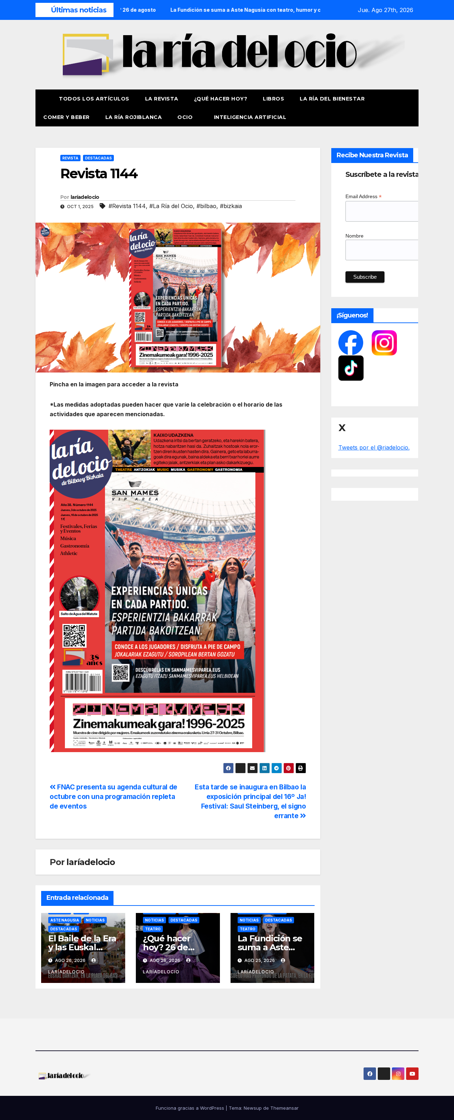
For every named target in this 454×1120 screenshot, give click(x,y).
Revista (70, 158)
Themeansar (284, 1108)
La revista (161, 99)
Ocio (185, 117)
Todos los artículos (94, 99)
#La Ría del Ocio (171, 206)
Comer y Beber (66, 117)
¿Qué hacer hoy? (221, 99)
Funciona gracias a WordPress (191, 1108)
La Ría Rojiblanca (133, 117)
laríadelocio (85, 197)
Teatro (153, 929)
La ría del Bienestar (332, 99)
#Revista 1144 (127, 206)
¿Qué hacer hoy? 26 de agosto (166, 947)
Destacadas (98, 158)
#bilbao (206, 206)
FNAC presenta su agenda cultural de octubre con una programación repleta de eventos (113, 796)
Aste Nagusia (64, 920)
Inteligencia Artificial (250, 117)
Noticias (95, 920)
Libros (273, 99)
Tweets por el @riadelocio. (374, 447)
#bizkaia (231, 206)
